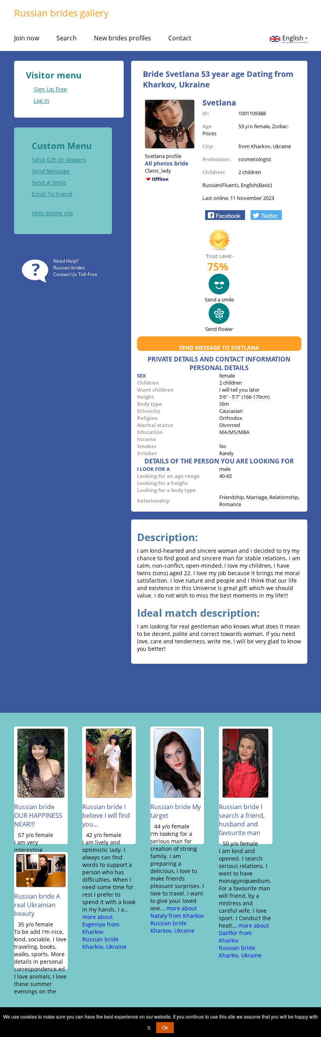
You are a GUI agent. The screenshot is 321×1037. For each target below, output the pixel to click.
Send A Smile (49, 182)
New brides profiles (122, 38)
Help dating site (52, 213)
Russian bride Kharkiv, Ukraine (240, 951)
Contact (179, 38)
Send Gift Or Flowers (59, 159)
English (292, 38)
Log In (41, 100)
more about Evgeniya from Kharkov (100, 924)
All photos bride (166, 163)
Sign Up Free (50, 89)
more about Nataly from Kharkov (177, 911)
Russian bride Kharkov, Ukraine (104, 942)
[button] (225, 215)
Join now (26, 38)
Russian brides (69, 267)
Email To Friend (52, 194)
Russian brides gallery (61, 12)
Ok (165, 1027)
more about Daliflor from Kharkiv (244, 933)
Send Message (51, 171)
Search (66, 38)
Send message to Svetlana (219, 347)
